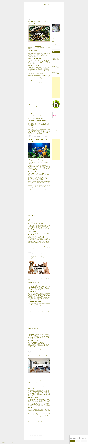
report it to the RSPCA (36, 78)
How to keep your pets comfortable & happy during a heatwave (38, 22)
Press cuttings (53, 47)
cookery (53, 61)
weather (46, 136)
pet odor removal (30, 395)
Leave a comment (30, 137)
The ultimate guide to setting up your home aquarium (38, 140)
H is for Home (12, 442)
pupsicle (38, 118)
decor (58, 61)
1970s (55, 58)
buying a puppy (43, 288)
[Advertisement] (44, 12)
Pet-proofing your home (31, 311)
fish (37, 253)
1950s (52, 58)
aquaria (31, 253)
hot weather (38, 136)
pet (41, 136)
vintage (53, 74)
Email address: (53, 131)
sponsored (47, 253)
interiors (57, 68)
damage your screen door (46, 405)
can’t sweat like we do (38, 46)
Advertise (53, 38)
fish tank (40, 253)
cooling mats (41, 62)
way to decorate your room (45, 162)
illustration (55, 67)
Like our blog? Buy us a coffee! (55, 44)
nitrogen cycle (31, 225)
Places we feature (54, 46)
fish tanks (43, 253)
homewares (55, 66)
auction (57, 58)
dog (32, 136)
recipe (53, 72)
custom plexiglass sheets (46, 189)
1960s (54, 58)
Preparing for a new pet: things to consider (37, 257)
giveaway (57, 65)
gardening (55, 65)
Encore (40, 297)
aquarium (34, 253)
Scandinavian (53, 73)
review (57, 72)
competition (57, 60)
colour (55, 60)
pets (30, 135)
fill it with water (44, 217)
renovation (55, 72)
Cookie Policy (78, 442)
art (56, 58)
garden (53, 65)
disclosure (39, 250)
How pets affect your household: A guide (38, 356)
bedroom (55, 59)
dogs (35, 136)
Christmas (53, 60)
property (53, 71)
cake (56, 59)
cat (30, 136)
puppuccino (42, 118)
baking (53, 59)
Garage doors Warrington (55, 125)
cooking (56, 61)
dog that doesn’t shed (37, 416)
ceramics (58, 59)
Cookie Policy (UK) (54, 41)
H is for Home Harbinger (44, 4)
